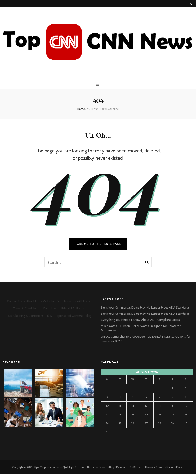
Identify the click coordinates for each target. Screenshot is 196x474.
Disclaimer (50, 308)
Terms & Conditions (26, 308)
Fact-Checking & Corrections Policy (29, 316)
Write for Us (51, 301)
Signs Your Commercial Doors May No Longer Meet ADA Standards (145, 307)
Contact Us (14, 301)
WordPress (177, 467)
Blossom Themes (144, 467)
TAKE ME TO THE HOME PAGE (98, 244)
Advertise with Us (75, 301)
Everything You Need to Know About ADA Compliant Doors (140, 320)
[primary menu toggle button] (98, 84)
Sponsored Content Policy (74, 316)
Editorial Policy (71, 308)
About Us (32, 301)
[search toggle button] (190, 3)
